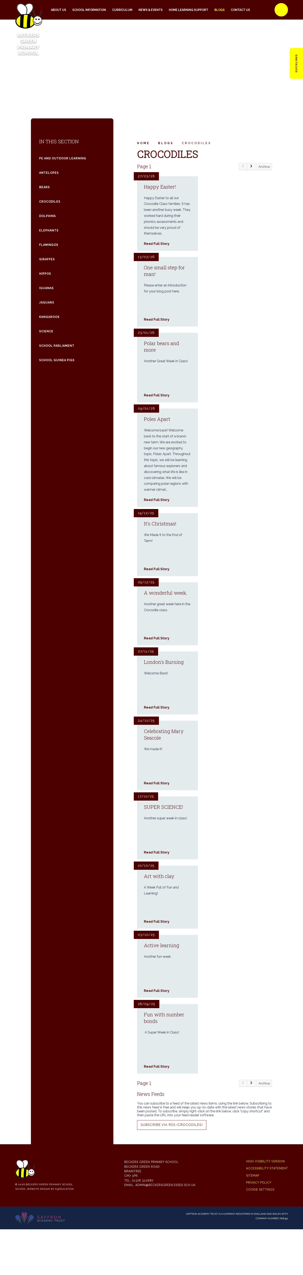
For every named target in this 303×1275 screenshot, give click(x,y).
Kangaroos (49, 317)
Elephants (49, 230)
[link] (243, 166)
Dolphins (47, 216)
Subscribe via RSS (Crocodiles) (172, 1125)
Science (46, 331)
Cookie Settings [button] (260, 1189)
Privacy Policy (258, 1182)
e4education (64, 1188)
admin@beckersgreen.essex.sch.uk (165, 1185)
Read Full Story (156, 244)
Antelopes (49, 172)
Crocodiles (196, 143)
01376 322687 (142, 1180)
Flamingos (48, 244)
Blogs (166, 143)
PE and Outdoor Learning (62, 158)
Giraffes (47, 259)
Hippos (45, 273)
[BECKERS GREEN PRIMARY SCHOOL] (28, 9)
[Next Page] (251, 166)
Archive (264, 167)
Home (143, 143)
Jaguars (46, 302)
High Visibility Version (265, 1161)
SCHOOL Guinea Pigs (57, 360)
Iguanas (46, 288)
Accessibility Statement (267, 1168)
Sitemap (252, 1175)
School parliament (56, 345)
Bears (44, 187)
